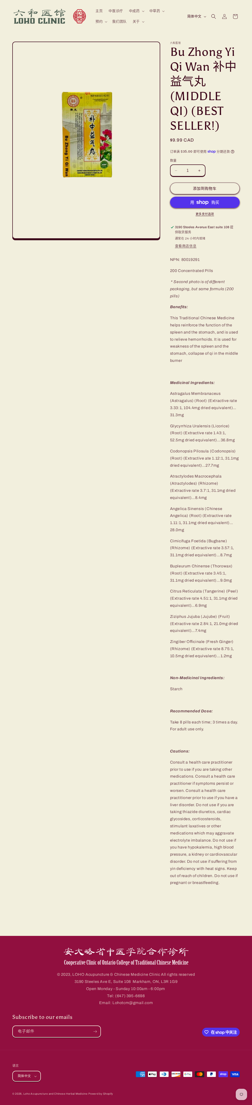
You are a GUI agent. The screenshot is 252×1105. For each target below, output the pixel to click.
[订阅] (95, 1031)
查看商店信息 (186, 246)
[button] (136, 11)
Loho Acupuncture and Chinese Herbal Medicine (55, 1093)
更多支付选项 (205, 214)
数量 (173, 160)
